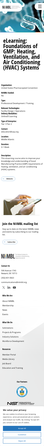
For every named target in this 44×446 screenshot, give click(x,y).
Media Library (8, 359)
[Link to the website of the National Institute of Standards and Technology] (22, 403)
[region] (22, 426)
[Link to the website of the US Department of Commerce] (22, 391)
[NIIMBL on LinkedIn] (8, 287)
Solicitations (7, 328)
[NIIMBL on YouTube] (14, 287)
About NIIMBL (8, 301)
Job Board (6, 363)
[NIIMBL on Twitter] (3, 287)
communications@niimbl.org (14, 282)
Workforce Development (13, 341)
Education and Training (12, 368)
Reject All (22, 441)
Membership (8, 305)
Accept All (22, 428)
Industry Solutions (10, 336)
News (4, 310)
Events (5, 314)
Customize (22, 435)
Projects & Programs (11, 332)
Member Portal (9, 354)
